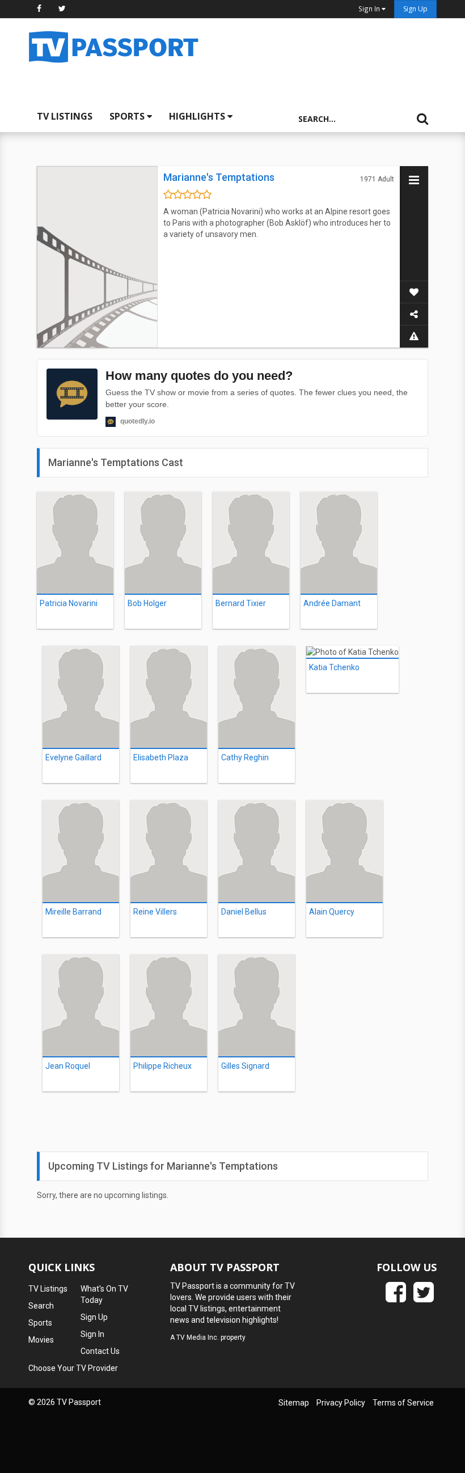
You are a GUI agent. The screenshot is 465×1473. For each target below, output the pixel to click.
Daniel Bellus (244, 911)
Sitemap (293, 1402)
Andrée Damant (332, 603)
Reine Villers (155, 911)
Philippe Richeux (162, 1065)
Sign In (92, 1334)
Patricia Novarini (69, 603)
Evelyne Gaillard (73, 757)
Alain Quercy (331, 911)
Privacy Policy (340, 1402)
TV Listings (64, 116)
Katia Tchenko (334, 667)
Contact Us (100, 1351)
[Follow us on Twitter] (62, 8)
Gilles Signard (245, 1065)
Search (41, 1305)
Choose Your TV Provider (73, 1368)
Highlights (198, 116)
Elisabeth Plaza (160, 757)
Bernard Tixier (240, 603)
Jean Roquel (67, 1065)
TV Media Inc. (197, 1337)
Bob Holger (147, 603)
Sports (128, 116)
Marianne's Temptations (218, 177)
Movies (41, 1339)
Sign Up (415, 9)
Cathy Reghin (245, 757)
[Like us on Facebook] (39, 8)
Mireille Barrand (73, 911)
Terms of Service (403, 1402)
